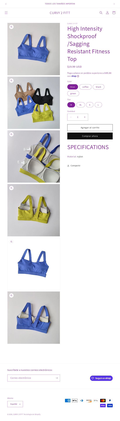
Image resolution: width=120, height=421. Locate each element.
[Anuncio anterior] (6, 4)
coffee (85, 87)
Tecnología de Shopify (32, 414)
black (98, 87)
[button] (6, 12)
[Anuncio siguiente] (114, 4)
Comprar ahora (90, 136)
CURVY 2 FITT (18, 414)
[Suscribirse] (56, 378)
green (73, 93)
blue (72, 87)
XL (80, 104)
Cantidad (71, 111)
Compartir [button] (75, 165)
